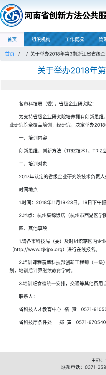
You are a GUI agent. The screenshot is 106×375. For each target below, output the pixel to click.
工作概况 (74, 39)
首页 (12, 39)
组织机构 (41, 39)
